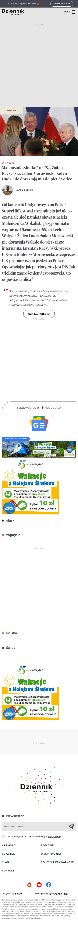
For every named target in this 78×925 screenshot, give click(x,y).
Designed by (8, 894)
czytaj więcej (39, 314)
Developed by (41, 894)
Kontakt (8, 871)
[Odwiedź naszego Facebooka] (48, 885)
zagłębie (12, 535)
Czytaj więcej (54, 836)
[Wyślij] (71, 826)
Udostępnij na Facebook (15, 439)
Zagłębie (47, 845)
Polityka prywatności (58, 862)
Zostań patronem (61, 4)
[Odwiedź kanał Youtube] (39, 885)
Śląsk (6, 862)
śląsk (10, 520)
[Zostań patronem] (29, 885)
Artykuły (11, 110)
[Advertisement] (39, 67)
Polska (11, 633)
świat (10, 648)
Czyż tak (8, 854)
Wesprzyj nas (51, 854)
